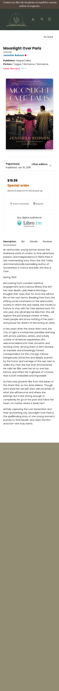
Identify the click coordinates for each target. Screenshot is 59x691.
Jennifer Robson (13, 55)
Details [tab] (34, 241)
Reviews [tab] (47, 241)
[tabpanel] (29, 341)
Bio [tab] (23, 241)
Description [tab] (9, 241)
